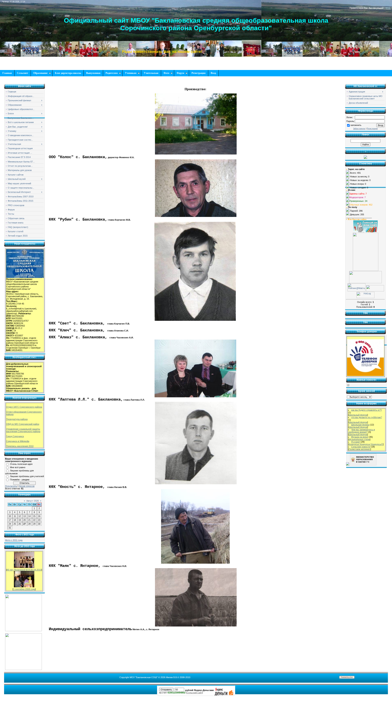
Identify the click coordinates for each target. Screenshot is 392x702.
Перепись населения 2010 (19, 446)
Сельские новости (360, 446)
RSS (387, 8)
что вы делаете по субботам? (366, 417)
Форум (180, 73)
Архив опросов (27, 486)
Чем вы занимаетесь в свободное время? (361, 430)
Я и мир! (355, 442)
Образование (40, 73)
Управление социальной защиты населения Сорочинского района (23, 430)
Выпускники (93, 73)
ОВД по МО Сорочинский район (22, 424)
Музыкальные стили (359, 439)
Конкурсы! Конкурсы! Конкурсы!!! (366, 444)
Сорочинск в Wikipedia (17, 441)
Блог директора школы (68, 73)
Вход (213, 73)
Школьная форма (360, 424)
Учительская (151, 73)
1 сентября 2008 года (24, 589)
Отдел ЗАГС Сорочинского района (24, 407)
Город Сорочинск (15, 436)
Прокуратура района (17, 419)
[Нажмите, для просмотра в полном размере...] (196, 153)
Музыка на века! (359, 437)
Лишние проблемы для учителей (27, 476)
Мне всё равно (17, 467)
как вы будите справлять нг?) (366, 410)
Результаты (11, 486)
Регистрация (199, 73)
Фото (166, 73)
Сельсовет (22, 73)
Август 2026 (32, 501)
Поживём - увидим (19, 479)
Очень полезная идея (21, 464)
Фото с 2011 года (13, 540)
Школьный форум (358, 415)
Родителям (112, 73)
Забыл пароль (359, 129)
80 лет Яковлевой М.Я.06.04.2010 (24, 570)
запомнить (355, 125)
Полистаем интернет (359, 449)
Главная (7, 73)
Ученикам (130, 73)
